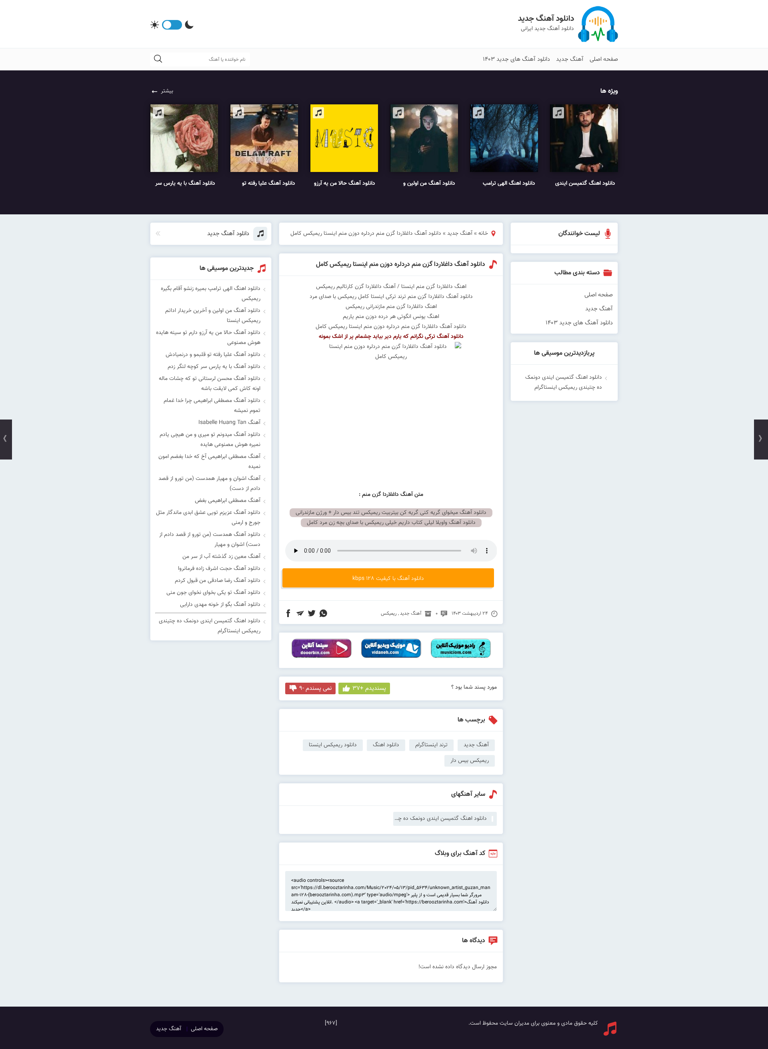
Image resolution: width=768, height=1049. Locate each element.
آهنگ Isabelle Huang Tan (229, 422)
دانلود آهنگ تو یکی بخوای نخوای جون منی (213, 592)
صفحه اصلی (604, 59)
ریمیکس (389, 613)
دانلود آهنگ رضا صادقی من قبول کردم (217, 580)
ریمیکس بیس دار (469, 760)
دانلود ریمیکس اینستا (333, 745)
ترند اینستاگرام (431, 745)
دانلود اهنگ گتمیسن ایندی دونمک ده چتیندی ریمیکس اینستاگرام (440, 818)
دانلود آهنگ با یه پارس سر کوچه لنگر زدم (214, 366)
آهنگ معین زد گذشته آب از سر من (221, 556)
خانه (483, 233)
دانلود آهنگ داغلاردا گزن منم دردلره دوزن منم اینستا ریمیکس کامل (400, 265)
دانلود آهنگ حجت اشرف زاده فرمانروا (219, 568)
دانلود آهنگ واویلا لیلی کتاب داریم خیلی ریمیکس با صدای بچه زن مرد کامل (391, 522)
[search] (158, 59)
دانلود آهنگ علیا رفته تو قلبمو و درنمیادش (213, 354)
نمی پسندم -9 (315, 688)
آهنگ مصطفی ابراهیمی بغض (227, 500)
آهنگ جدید (570, 59)
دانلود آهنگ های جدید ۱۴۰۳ (516, 59)
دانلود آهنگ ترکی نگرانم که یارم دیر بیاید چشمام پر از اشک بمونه (391, 336)
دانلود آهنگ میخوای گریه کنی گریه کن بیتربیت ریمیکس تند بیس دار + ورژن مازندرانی (391, 512)
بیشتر (167, 91)
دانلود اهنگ (386, 745)
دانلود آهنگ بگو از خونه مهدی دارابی (220, 604)
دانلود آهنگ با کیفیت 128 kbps (388, 578)
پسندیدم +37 (369, 688)
